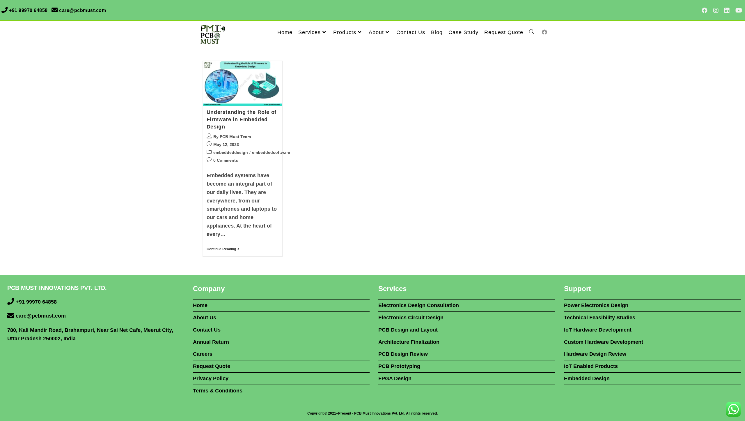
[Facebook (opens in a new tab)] (704, 10)
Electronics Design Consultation (418, 305)
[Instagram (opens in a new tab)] (715, 10)
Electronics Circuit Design (411, 317)
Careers (202, 354)
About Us (204, 317)
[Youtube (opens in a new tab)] (737, 10)
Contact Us (207, 330)
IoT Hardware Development (598, 330)
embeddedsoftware (271, 152)
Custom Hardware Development (603, 342)
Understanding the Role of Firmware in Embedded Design (241, 119)
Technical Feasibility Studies (599, 317)
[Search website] (531, 32)
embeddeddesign (230, 152)
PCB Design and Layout (408, 330)
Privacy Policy (210, 378)
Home (200, 305)
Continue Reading (223, 249)
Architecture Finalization (408, 342)
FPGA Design (394, 378)
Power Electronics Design (596, 305)
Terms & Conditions (217, 391)
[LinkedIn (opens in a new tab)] (726, 10)
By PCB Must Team (232, 136)
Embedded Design (587, 378)
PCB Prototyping (399, 366)
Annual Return (211, 342)
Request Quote (211, 366)
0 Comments (225, 160)
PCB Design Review (403, 354)
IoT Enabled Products (591, 366)
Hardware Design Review (595, 354)
